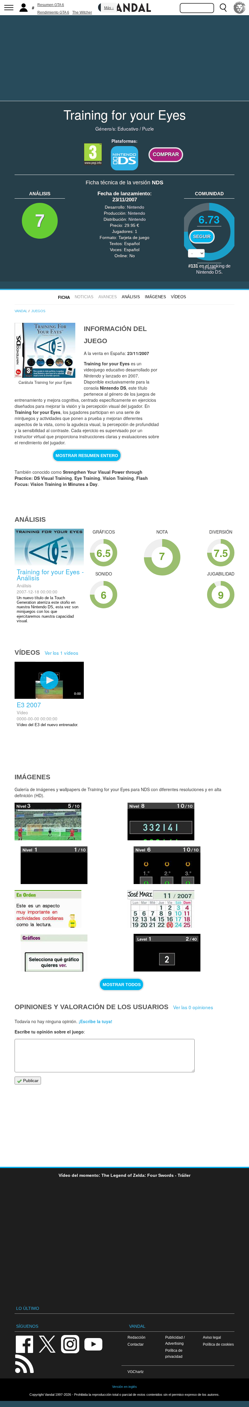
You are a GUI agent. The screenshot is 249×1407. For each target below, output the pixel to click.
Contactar (136, 1344)
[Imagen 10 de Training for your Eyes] (161, 909)
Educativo (128, 128)
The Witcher (82, 12)
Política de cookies (218, 1344)
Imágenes (155, 297)
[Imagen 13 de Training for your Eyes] (167, 865)
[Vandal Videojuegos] (124, 7)
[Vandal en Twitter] (47, 1344)
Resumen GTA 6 (50, 5)
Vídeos (178, 297)
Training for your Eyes (124, 114)
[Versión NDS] (124, 158)
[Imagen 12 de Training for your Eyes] (48, 909)
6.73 (209, 219)
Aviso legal (212, 1337)
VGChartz (136, 1372)
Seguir (202, 236)
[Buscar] (223, 7)
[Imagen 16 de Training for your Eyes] (48, 821)
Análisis (131, 297)
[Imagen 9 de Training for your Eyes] (167, 953)
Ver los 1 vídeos (61, 652)
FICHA (64, 297)
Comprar (166, 154)
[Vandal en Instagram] (70, 1344)
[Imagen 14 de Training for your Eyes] (161, 821)
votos (209, 267)
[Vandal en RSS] (24, 1363)
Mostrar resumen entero (87, 455)
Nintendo (135, 207)
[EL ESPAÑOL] (240, 8)
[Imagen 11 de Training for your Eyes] (54, 953)
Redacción (136, 1337)
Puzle (148, 128)
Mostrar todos (122, 984)
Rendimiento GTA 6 (53, 12)
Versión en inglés (124, 1386)
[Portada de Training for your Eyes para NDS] (45, 350)
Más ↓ (109, 8)
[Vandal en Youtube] (93, 1344)
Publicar (30, 1080)
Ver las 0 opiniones (193, 1007)
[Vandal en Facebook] (24, 1344)
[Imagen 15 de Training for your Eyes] (54, 865)
